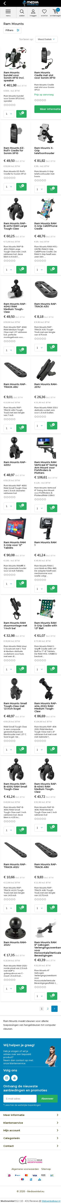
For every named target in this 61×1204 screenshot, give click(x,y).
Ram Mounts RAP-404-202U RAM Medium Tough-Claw (45, 707)
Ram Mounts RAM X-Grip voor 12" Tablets (15, 545)
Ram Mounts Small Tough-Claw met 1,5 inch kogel (15, 706)
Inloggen (33, 16)
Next (54, 1009)
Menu (8, 16)
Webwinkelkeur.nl (51, 1201)
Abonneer (47, 1098)
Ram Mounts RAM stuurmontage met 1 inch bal (15, 625)
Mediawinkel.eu (35, 1191)
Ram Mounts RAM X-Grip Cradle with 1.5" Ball (45, 625)
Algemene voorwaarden (25, 1169)
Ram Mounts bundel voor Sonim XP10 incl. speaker (14, 76)
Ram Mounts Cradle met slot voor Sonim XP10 (44, 75)
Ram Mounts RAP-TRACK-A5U (15, 385)
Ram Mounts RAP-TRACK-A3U (45, 305)
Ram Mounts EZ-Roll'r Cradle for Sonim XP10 (14, 150)
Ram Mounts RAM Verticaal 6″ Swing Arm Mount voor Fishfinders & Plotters (45, 467)
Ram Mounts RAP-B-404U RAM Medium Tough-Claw (45, 787)
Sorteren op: (26, 39)
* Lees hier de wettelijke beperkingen (22, 1105)
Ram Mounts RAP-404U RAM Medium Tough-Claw (15, 307)
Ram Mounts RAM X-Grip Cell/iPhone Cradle (45, 226)
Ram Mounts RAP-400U (15, 463)
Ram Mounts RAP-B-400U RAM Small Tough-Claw (15, 786)
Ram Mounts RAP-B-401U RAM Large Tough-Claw (15, 226)
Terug (4, 3)
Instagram (6, 1078)
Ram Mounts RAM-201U (45, 385)
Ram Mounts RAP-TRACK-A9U (45, 866)
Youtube (14, 1078)
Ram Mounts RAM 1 (45, 544)
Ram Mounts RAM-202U (15, 944)
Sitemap (46, 1169)
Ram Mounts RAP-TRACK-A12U (15, 866)
